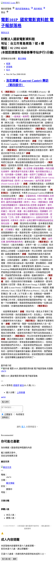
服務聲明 (27, 529)
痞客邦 (16, 385)
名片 (8, 70)
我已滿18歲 (6, 559)
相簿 (8, 64)
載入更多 (5, 402)
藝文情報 (22, 59)
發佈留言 (5, 417)
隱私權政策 (45, 526)
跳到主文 (5, 33)
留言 (22, 385)
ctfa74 (3, 371)
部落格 (9, 67)
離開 (14, 559)
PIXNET (12, 526)
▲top (3, 397)
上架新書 (21, 392)
